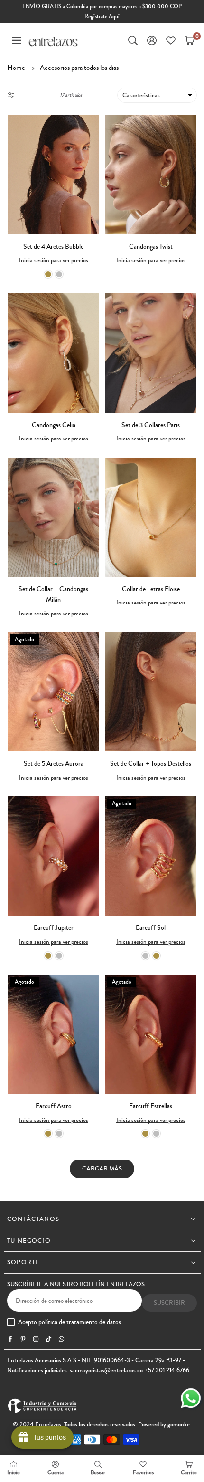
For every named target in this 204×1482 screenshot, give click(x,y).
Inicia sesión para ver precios (53, 260)
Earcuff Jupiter (54, 928)
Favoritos (143, 1473)
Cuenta (55, 1473)
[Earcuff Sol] (150, 856)
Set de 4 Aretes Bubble (53, 247)
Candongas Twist (151, 247)
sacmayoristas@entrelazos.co (106, 1370)
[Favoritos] (170, 40)
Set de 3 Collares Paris (150, 425)
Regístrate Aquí (102, 16)
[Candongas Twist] (150, 174)
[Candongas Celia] (53, 353)
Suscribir (169, 1302)
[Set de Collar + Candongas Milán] (53, 517)
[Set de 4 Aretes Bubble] (53, 174)
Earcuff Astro (54, 1106)
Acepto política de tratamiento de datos (69, 1322)
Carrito (189, 1473)
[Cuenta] (151, 40)
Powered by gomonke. (164, 1424)
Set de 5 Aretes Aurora (53, 764)
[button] (16, 40)
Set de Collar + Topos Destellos (150, 764)
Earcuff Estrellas (150, 1106)
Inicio (13, 1473)
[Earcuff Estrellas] (150, 1034)
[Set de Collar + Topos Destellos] (150, 691)
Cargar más (102, 1168)
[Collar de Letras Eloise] (150, 517)
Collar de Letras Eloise (151, 589)
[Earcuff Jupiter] (53, 856)
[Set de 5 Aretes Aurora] (53, 691)
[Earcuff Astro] (53, 1034)
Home (16, 67)
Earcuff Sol (151, 928)
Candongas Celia (53, 425)
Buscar (98, 1473)
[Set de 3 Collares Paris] (150, 353)
